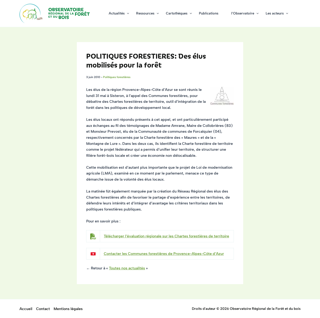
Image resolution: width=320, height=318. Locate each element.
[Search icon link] (298, 14)
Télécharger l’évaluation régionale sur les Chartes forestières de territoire (166, 236)
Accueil (25, 309)
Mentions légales (68, 309)
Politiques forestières (116, 77)
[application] (127, 13)
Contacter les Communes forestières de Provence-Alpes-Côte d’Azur (164, 253)
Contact (43, 309)
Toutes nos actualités (127, 268)
